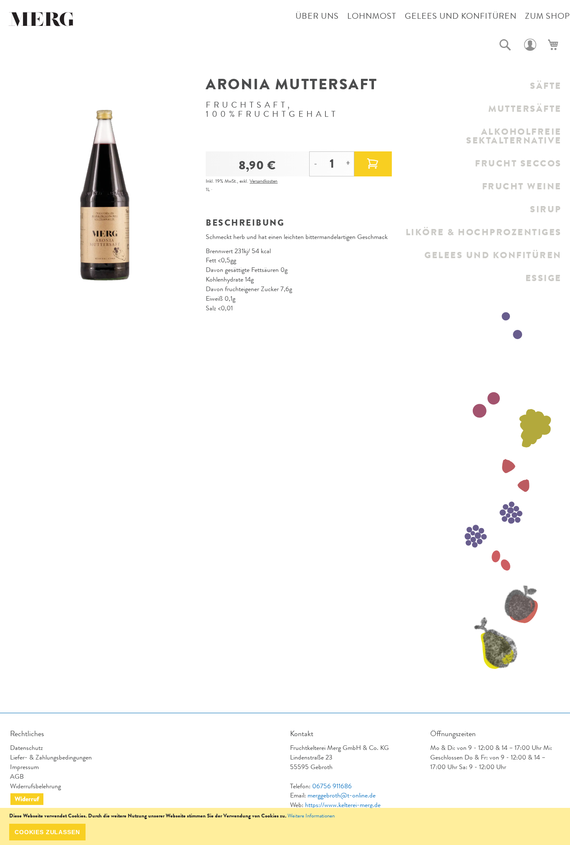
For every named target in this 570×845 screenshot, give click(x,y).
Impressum (24, 767)
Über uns (317, 16)
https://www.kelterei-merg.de (343, 805)
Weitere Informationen (311, 816)
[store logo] (41, 21)
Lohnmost (371, 16)
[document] (285, 826)
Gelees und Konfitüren (461, 16)
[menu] (483, 181)
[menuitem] (483, 85)
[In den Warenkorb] (373, 163)
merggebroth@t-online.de (342, 795)
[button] (505, 45)
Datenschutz (26, 747)
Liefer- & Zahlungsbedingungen (51, 757)
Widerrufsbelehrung (35, 786)
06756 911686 (332, 786)
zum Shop (547, 16)
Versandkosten (263, 181)
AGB (17, 776)
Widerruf (27, 799)
